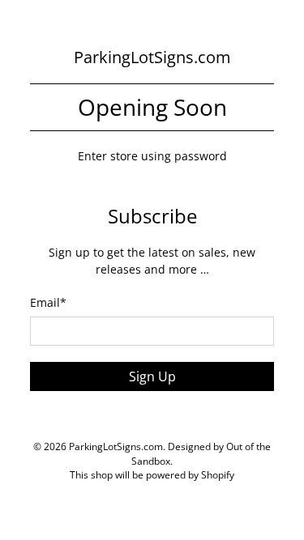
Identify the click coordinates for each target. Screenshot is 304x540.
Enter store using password (152, 156)
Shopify (217, 475)
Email (48, 302)
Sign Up (152, 376)
